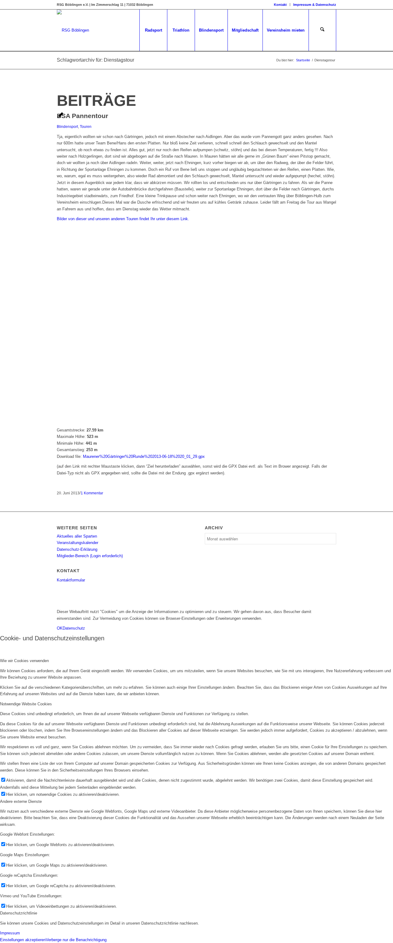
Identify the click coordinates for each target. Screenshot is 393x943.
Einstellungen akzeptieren (23, 939)
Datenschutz (74, 628)
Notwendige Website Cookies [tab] (26, 704)
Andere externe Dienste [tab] (21, 801)
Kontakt (280, 4)
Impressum (10, 933)
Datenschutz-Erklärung (77, 549)
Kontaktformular (71, 580)
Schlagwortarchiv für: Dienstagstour (95, 60)
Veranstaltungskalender (77, 542)
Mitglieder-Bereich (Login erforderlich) (90, 556)
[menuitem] (280, 4)
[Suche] (322, 30)
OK (60, 628)
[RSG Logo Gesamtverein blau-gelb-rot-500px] (73, 30)
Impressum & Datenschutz (314, 4)
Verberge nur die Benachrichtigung (76, 939)
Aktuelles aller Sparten (77, 536)
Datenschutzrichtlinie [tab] (18, 913)
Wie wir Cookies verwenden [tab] (24, 660)
